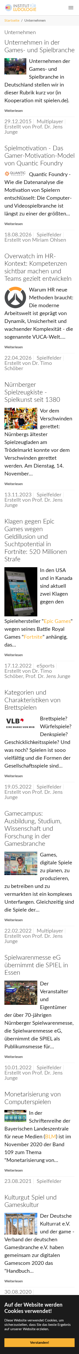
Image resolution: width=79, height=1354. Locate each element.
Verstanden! (39, 1342)
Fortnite (33, 637)
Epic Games (57, 621)
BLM (50, 1136)
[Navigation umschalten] (71, 7)
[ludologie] (20, 7)
